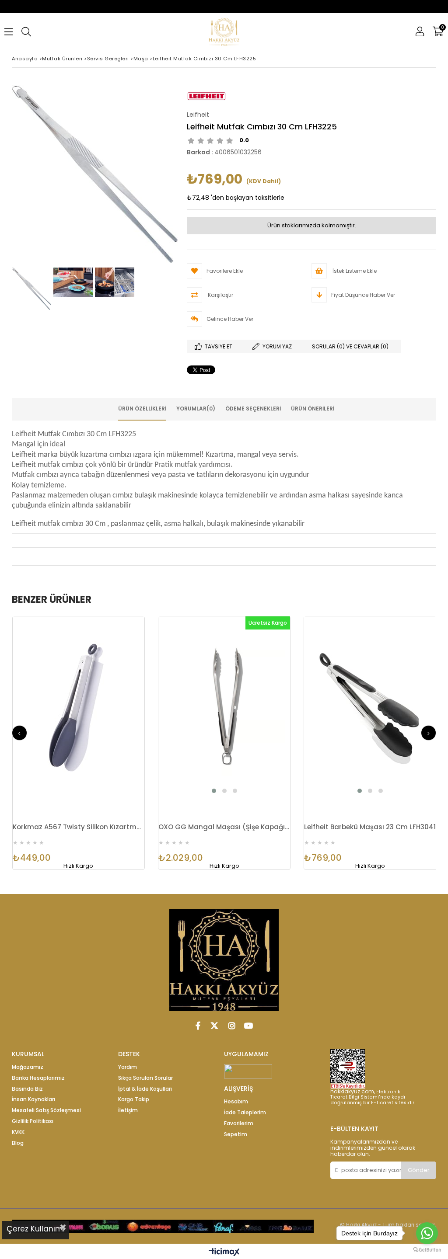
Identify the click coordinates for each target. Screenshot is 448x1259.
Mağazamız (27, 1067)
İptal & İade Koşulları (145, 1089)
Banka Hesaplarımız (38, 1078)
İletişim (128, 1110)
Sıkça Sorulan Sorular (145, 1078)
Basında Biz (27, 1089)
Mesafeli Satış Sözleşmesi (46, 1110)
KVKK (18, 1132)
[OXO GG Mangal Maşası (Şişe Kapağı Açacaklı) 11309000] (224, 706)
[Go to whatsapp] (427, 1233)
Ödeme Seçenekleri (253, 408)
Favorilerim (238, 1123)
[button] (214, 790)
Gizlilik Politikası (32, 1121)
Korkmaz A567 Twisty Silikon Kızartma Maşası (78, 826)
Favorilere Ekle (78, 715)
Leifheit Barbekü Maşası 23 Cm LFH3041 (370, 826)
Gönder (419, 1170)
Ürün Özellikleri (142, 408)
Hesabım (236, 1102)
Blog (18, 1143)
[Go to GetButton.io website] (427, 1250)
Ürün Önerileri (312, 408)
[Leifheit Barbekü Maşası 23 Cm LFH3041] (370, 706)
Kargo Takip (133, 1099)
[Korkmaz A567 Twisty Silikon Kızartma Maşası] (78, 706)
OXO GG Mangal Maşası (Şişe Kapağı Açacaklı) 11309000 (224, 826)
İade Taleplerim (245, 1112)
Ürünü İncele (110, 715)
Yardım (127, 1067)
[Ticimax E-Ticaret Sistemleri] (224, 1252)
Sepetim (235, 1134)
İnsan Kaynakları (33, 1099)
